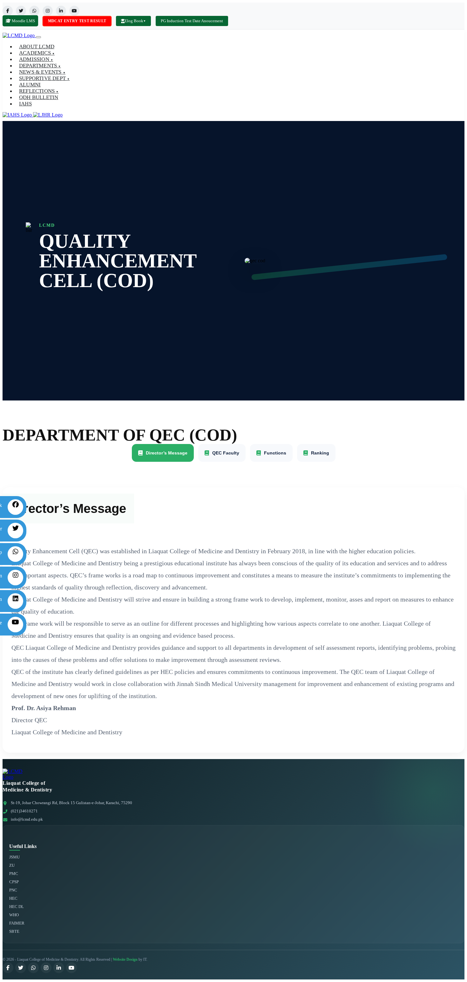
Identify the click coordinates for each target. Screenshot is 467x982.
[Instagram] (48, 11)
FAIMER (16, 923)
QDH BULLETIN (38, 97)
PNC (13, 890)
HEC (13, 898)
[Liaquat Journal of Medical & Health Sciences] (48, 115)
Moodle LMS (23, 20)
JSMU (14, 857)
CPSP (14, 881)
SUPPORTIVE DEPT (44, 78)
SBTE (14, 931)
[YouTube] (74, 11)
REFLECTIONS (39, 91)
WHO (14, 914)
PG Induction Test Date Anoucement (192, 20)
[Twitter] (21, 11)
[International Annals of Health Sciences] (18, 115)
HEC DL (16, 906)
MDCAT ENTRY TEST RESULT (77, 20)
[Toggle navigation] (38, 37)
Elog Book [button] (135, 20)
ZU (12, 865)
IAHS (25, 104)
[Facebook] (8, 11)
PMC (13, 873)
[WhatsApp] (34, 11)
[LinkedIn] (61, 11)
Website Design (125, 959)
